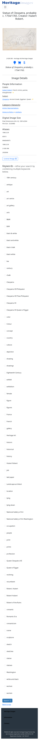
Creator (5, 87)
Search (6, 701)
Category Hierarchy (11, 104)
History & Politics (8, 112)
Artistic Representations (10, 108)
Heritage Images (9, 711)
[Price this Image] (24, 62)
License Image (9, 159)
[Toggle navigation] (5, 7)
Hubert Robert (7, 90)
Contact (6, 723)
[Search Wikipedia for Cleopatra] (32, 99)
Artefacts (18, 112)
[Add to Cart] (19, 62)
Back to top (6, 704)
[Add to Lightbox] (14, 62)
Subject (5, 96)
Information (8, 717)
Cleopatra (5, 99)
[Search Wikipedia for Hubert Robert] (13, 92)
